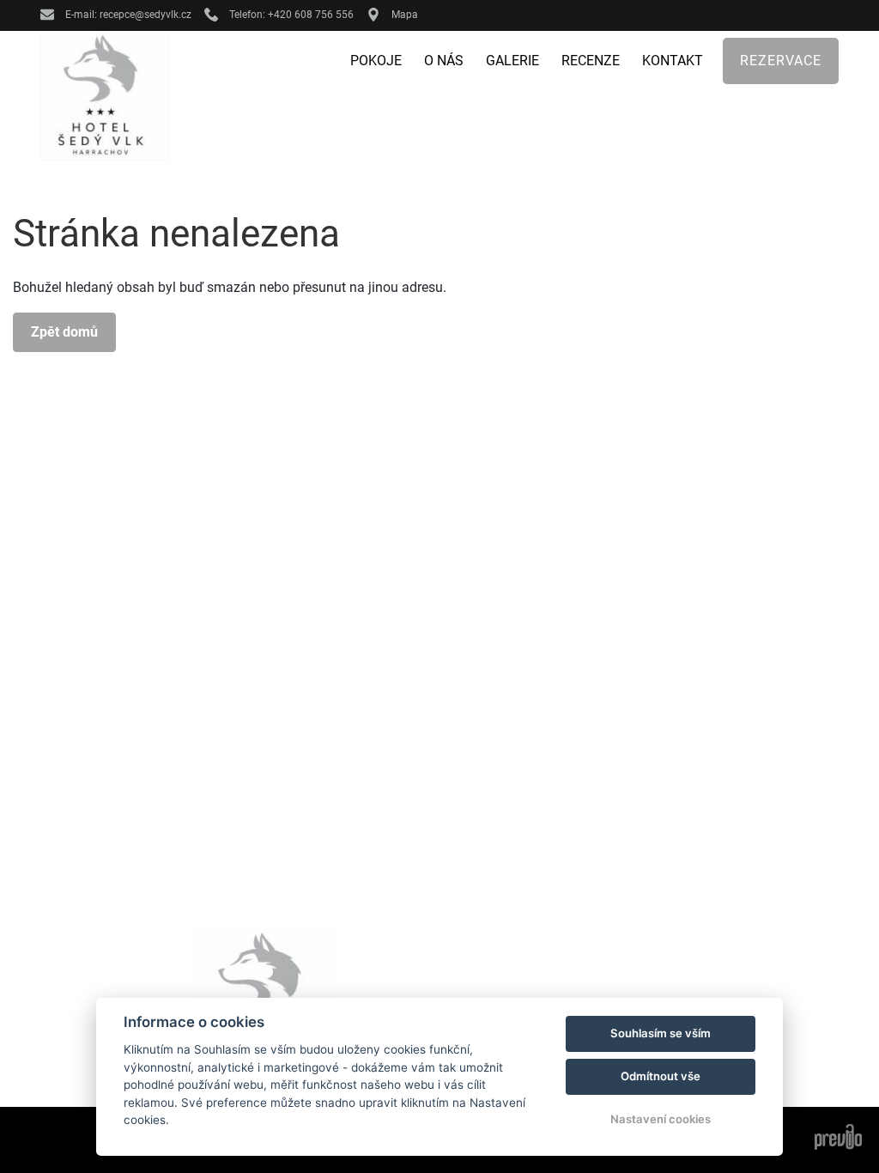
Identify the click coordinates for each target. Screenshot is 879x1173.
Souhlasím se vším (660, 1033)
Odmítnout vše (660, 1076)
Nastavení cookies (660, 1119)
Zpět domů (64, 332)
